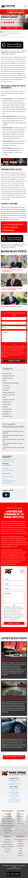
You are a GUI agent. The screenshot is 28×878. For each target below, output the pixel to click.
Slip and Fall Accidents (7, 818)
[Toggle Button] (25, 6)
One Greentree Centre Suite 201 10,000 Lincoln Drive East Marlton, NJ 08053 (14, 797)
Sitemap (20, 853)
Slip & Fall (5, 407)
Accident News (7, 373)
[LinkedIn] (12, 806)
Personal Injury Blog (8, 31)
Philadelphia (20, 816)
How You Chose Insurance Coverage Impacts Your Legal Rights (12, 288)
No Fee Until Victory (7, 844)
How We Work (7, 842)
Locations (20, 811)
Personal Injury (7, 402)
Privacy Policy (17, 868)
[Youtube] (18, 806)
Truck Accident (7, 409)
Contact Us (7, 833)
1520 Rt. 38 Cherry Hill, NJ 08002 (14, 790)
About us (7, 836)
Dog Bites (6, 390)
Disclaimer (10, 868)
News (4, 397)
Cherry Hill (20, 818)
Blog (20, 848)
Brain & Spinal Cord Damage (11, 383)
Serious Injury (7, 404)
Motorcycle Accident (9, 395)
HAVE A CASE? (12, 28)
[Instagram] (15, 806)
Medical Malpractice (9, 392)
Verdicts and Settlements (7, 846)
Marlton (20, 821)
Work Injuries (7, 414)
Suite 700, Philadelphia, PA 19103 (14, 782)
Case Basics (20, 843)
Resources (20, 836)
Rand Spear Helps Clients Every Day (12, 306)
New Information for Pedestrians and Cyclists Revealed (12, 270)
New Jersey (21, 814)
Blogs (15, 31)
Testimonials (7, 849)
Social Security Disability (7, 825)
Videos (20, 850)
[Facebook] (8, 806)
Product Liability (7, 823)
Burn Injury (6, 385)
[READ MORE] (14, 649)
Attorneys (7, 839)
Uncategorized (7, 411)
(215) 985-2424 (16, 224)
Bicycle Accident (8, 378)
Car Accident (6, 387)
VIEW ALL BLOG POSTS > (14, 757)
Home (1, 32)
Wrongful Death (7, 416)
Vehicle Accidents (7, 816)
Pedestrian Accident (9, 399)
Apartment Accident (9, 376)
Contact (12, 554)
